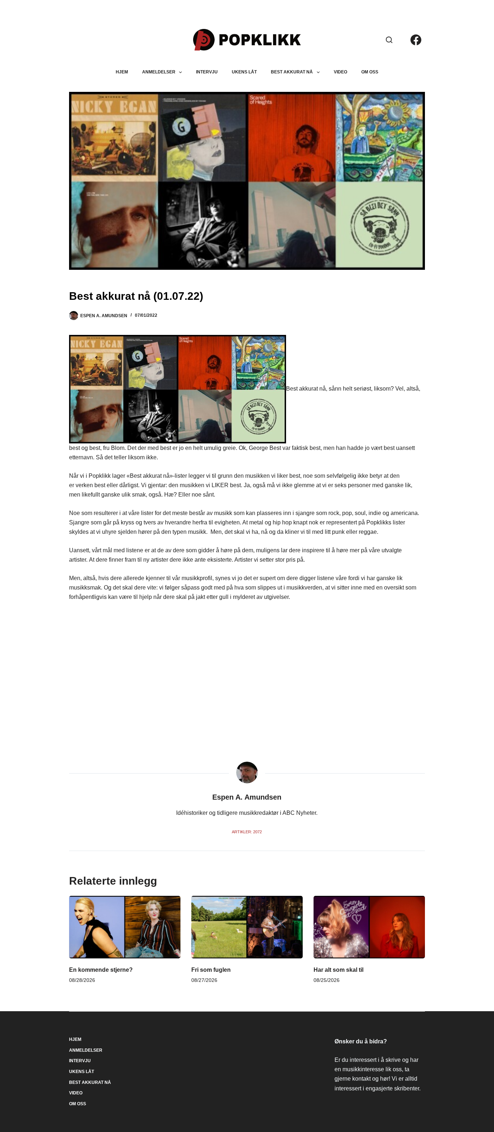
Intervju (207, 72)
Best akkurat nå (292, 72)
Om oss (369, 72)
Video (340, 72)
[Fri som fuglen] (247, 927)
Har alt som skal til (338, 970)
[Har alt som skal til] (369, 927)
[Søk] (389, 40)
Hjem (122, 72)
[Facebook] (415, 39)
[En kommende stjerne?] (124, 927)
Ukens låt (244, 72)
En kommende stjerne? (101, 970)
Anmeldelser (158, 72)
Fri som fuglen (211, 970)
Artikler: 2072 (247, 832)
